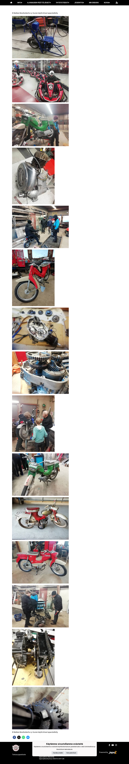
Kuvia (107, 3)
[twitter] (19, 737)
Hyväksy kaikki (58, 753)
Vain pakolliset (71, 753)
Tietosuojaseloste (19, 755)
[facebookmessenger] (28, 737)
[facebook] (14, 737)
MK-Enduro (94, 3)
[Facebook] (108, 745)
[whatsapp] (23, 737)
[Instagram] (115, 745)
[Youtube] (112, 745)
